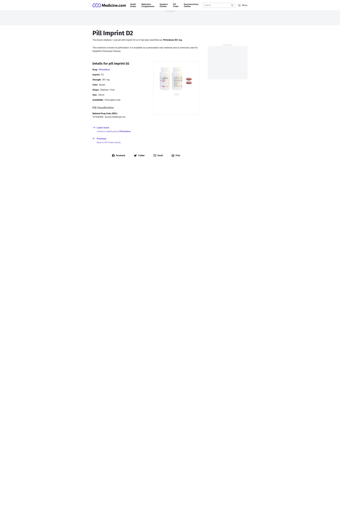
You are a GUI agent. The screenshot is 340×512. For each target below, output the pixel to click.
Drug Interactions (191, 5)
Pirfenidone (104, 69)
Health (133, 5)
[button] (118, 155)
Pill (175, 5)
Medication (147, 5)
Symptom (164, 5)
